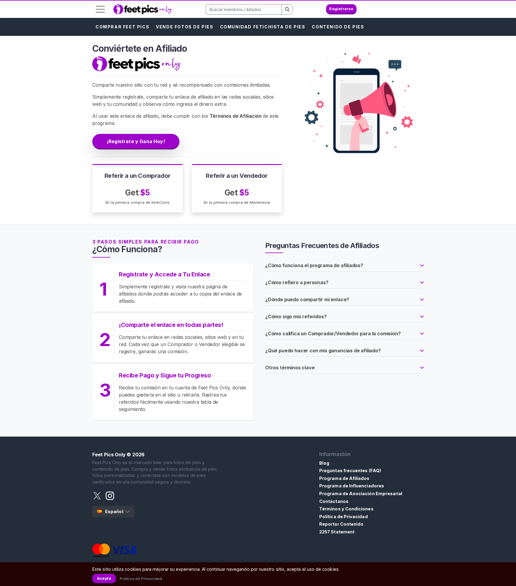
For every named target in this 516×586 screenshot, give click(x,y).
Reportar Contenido (341, 524)
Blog (324, 463)
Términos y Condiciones (346, 508)
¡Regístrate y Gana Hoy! (136, 141)
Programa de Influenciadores (351, 485)
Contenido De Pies (338, 26)
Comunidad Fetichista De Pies (262, 26)
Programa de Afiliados (344, 478)
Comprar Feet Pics (122, 26)
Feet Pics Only (109, 455)
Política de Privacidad (343, 516)
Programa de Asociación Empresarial (360, 493)
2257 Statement (336, 531)
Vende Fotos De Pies (184, 26)
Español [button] (114, 511)
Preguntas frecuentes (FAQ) (350, 470)
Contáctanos (333, 501)
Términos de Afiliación (236, 116)
